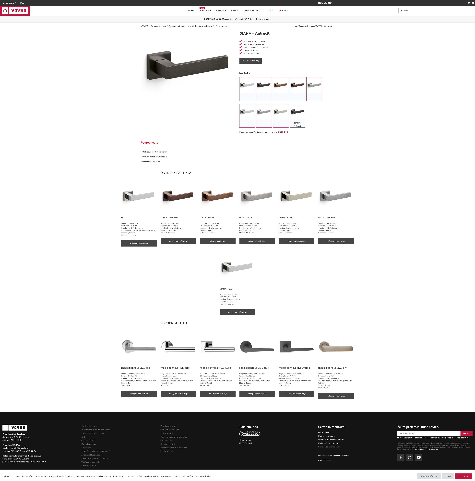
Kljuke (163, 26)
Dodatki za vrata (167, 444)
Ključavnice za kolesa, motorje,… (95, 458)
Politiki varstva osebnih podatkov (426, 449)
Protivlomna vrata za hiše (92, 433)
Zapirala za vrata (88, 465)
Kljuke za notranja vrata (179, 26)
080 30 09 (283, 132)
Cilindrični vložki (88, 440)
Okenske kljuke (167, 440)
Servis (285, 10)
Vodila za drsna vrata (90, 462)
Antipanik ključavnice (90, 455)
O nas (270, 10)
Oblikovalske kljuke (200, 26)
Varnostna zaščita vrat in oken (173, 437)
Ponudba (204, 10)
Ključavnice (86, 447)
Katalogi (221, 10)
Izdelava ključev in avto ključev (173, 447)
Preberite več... (263, 19)
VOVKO (144, 26)
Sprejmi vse (463, 476)
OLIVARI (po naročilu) (324, 26)
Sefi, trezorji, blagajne (169, 429)
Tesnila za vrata (167, 426)
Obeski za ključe (167, 451)
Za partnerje (8, 3)
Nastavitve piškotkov (429, 476)
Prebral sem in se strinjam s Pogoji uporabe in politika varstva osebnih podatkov (434, 437)
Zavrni (448, 476)
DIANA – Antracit (219, 26)
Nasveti (235, 10)
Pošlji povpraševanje (250, 61)
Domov (190, 10)
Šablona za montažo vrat (329, 447)
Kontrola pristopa (88, 444)
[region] (237, 475)
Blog (22, 3)
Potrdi (466, 433)
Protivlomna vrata (89, 426)
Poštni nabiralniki (167, 433)
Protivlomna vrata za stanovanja (95, 429)
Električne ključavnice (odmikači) (95, 451)
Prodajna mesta (253, 10)
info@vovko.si (245, 443)
